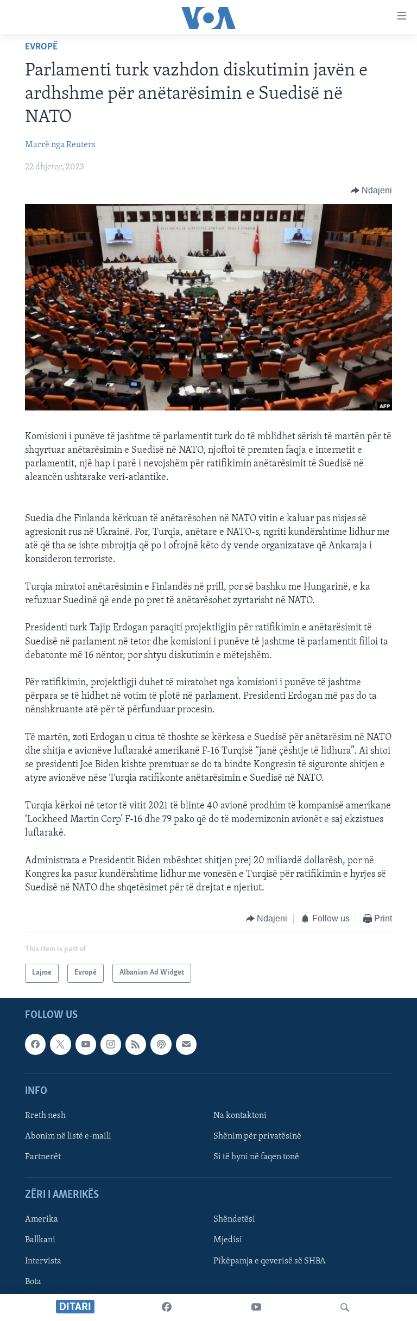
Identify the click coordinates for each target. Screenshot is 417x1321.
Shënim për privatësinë (257, 1136)
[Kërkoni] (344, 1307)
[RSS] (135, 1044)
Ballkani (40, 1240)
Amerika (41, 1219)
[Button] (372, 191)
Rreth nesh (45, 1115)
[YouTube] (256, 1307)
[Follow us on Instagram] (110, 1044)
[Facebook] (167, 1307)
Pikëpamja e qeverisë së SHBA (269, 1260)
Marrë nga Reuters (60, 145)
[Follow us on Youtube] (85, 1044)
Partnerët (43, 1157)
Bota (33, 1281)
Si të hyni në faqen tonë (256, 1157)
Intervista (43, 1260)
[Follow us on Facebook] (35, 1044)
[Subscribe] (186, 1044)
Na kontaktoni (240, 1115)
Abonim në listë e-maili (68, 1136)
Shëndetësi (234, 1219)
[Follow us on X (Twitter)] (60, 1044)
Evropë (41, 47)
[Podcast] (160, 1044)
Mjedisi (227, 1240)
